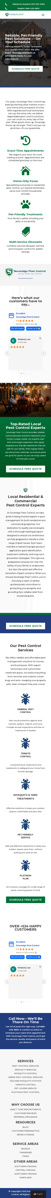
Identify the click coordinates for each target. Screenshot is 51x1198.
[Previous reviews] (7, 353)
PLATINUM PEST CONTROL (26, 1092)
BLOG (26, 1127)
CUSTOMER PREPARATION (25, 1131)
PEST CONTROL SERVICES (25, 1066)
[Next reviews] (43, 353)
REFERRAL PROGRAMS (25, 1117)
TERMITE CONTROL (25, 1084)
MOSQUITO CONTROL (25, 1073)
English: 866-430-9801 (28, 8)
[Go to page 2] (25, 373)
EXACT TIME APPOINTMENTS (25, 1109)
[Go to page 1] (23, 373)
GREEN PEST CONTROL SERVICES (25, 1077)
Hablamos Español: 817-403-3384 (28, 4)
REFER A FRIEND (25, 1134)
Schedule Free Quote (25, 69)
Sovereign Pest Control (27, 317)
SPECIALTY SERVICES (25, 1069)
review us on (32, 328)
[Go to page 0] (21, 373)
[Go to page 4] (29, 373)
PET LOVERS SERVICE (25, 1088)
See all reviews (17, 328)
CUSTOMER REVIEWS (26, 1113)
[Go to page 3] (27, 373)
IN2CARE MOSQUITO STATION (25, 1081)
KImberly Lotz (24, 339)
